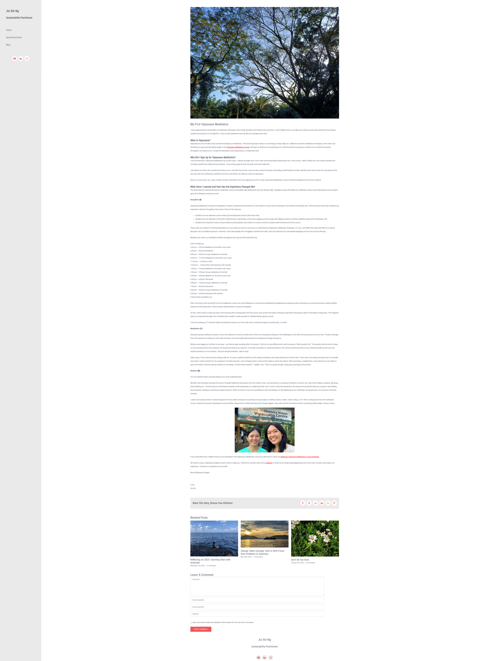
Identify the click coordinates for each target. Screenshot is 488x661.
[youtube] (14, 58)
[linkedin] (20, 58)
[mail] (26, 58)
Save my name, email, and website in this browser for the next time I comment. (223, 619)
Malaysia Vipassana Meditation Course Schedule (300, 457)
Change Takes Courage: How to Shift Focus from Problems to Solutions (212, 552)
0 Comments (207, 557)
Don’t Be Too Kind (249, 559)
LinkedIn (268, 463)
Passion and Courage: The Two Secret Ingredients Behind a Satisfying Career (310, 552)
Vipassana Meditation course (238, 147)
